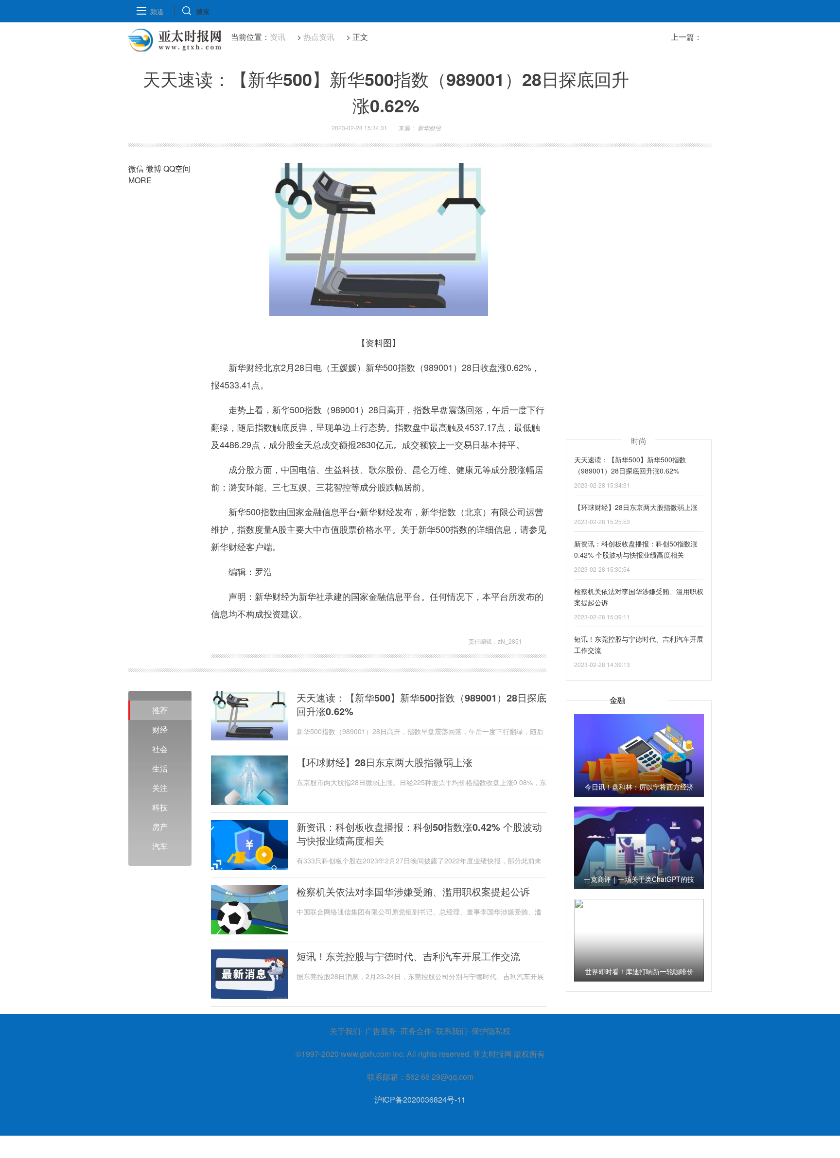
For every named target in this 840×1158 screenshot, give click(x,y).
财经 (160, 729)
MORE (140, 180)
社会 (160, 748)
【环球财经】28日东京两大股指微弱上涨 (384, 762)
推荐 (160, 710)
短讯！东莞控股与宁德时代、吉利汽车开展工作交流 (408, 956)
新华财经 (247, 640)
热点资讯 (318, 36)
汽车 (160, 846)
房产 (160, 826)
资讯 (277, 36)
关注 (160, 787)
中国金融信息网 (281, 640)
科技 (160, 807)
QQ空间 (177, 168)
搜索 (203, 11)
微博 (153, 168)
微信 (136, 168)
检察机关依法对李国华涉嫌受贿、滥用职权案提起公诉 (413, 891)
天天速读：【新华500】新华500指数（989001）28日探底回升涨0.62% (421, 704)
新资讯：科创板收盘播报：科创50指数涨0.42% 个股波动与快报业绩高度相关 (419, 833)
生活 (160, 768)
